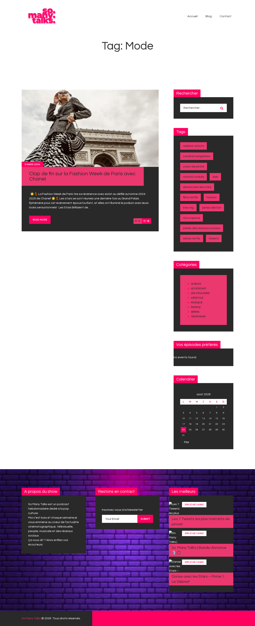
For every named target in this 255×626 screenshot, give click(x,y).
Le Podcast (198, 288)
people (196, 307)
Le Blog (196, 283)
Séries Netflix (191, 238)
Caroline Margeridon (196, 156)
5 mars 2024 (32, 164)
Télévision (198, 316)
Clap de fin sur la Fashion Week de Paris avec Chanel (82, 176)
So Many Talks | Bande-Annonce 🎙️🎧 (199, 550)
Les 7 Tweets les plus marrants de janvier (201, 521)
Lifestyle (197, 297)
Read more (40, 219)
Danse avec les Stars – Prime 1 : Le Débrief (199, 579)
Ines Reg (188, 207)
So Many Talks (31, 618)
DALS (215, 176)
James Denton (211, 207)
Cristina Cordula (193, 176)
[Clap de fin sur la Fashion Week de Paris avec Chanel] (90, 128)
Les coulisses (200, 293)
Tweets (214, 238)
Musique (197, 302)
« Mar (185, 442)
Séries (195, 311)
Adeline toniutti (193, 145)
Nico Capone (191, 217)
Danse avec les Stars (197, 187)
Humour (211, 197)
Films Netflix (190, 197)
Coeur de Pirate (193, 166)
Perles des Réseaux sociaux (201, 228)
